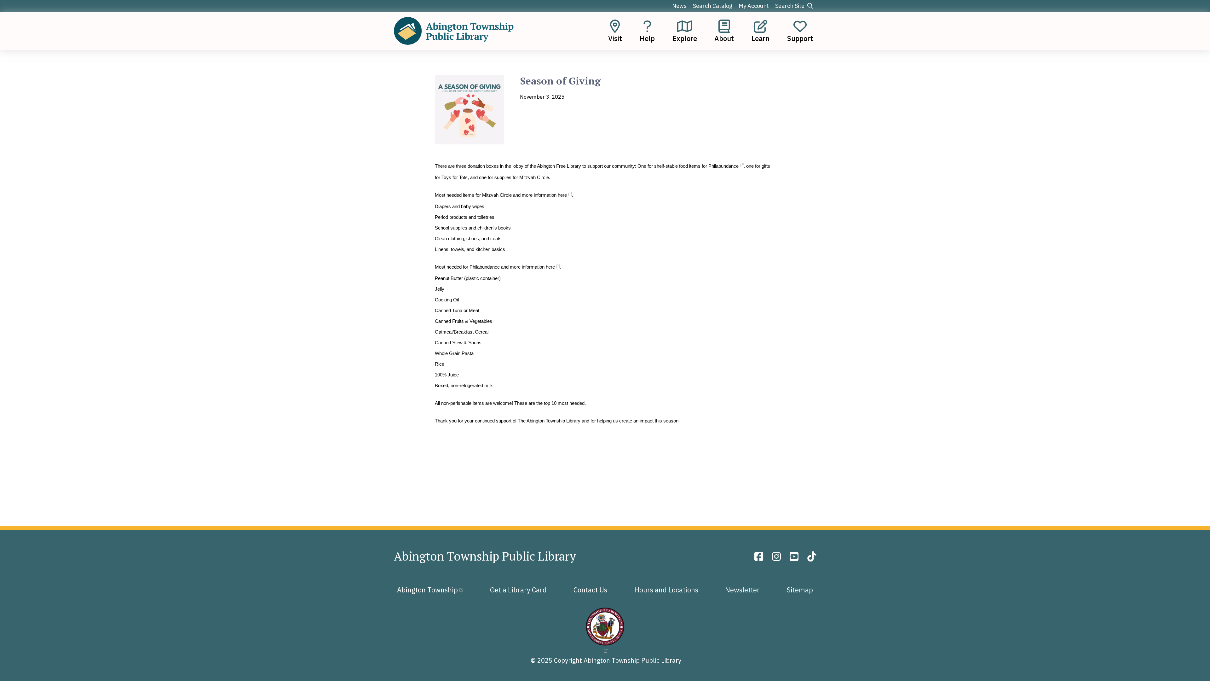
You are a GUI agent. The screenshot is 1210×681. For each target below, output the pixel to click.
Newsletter (742, 589)
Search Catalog (712, 5)
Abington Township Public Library (485, 556)
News (679, 5)
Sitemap (800, 589)
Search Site (790, 5)
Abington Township (427, 589)
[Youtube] (795, 556)
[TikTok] (811, 556)
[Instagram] (777, 556)
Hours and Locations (666, 589)
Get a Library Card (518, 589)
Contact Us (590, 589)
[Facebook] (760, 556)
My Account (754, 5)
